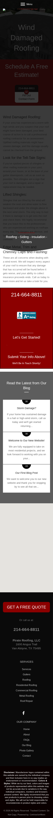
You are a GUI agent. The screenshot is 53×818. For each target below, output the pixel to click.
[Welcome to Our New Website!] (26, 448)
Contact (27, 755)
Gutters (26, 674)
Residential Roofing (26, 685)
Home (26, 729)
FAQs (26, 740)
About (26, 734)
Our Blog (26, 745)
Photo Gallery (26, 750)
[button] (26, 607)
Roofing (26, 680)
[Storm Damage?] (26, 416)
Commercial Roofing (26, 690)
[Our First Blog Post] (26, 478)
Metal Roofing (26, 696)
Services (26, 669)
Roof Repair (26, 701)
